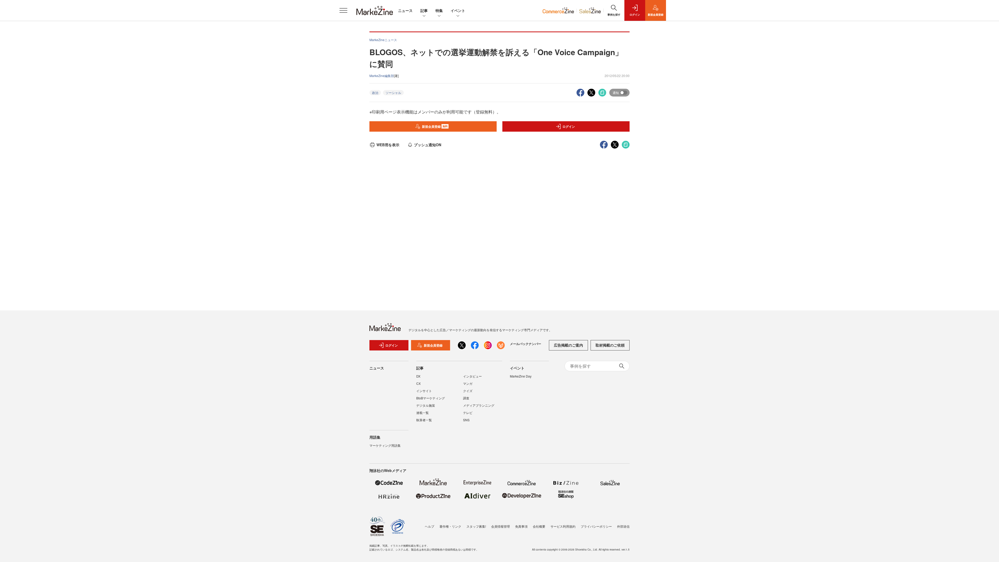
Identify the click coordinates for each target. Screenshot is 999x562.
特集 (439, 10)
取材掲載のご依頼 (610, 345)
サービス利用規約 (562, 526)
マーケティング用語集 (385, 445)
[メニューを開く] (343, 10)
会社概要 (539, 526)
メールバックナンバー (525, 343)
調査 (466, 398)
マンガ (467, 383)
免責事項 (521, 526)
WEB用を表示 (387, 144)
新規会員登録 (435, 126)
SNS (466, 420)
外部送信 (623, 526)
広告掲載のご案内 (568, 345)
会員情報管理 (500, 526)
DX (418, 376)
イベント (458, 10)
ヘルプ (429, 526)
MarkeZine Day (520, 376)
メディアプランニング (478, 405)
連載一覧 (422, 412)
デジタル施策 (425, 405)
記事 (424, 10)
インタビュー (472, 376)
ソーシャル (393, 92)
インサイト (424, 390)
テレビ (467, 412)
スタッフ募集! (476, 526)
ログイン (568, 126)
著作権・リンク (450, 526)
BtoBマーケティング (430, 398)
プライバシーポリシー (596, 526)
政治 (375, 92)
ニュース (405, 10)
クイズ (467, 390)
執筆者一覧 (424, 420)
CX (418, 383)
